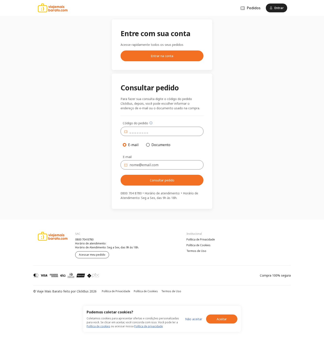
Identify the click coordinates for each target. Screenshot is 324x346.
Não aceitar (193, 319)
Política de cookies (98, 326)
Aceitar (222, 319)
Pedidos (254, 8)
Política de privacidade (148, 326)
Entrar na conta (162, 56)
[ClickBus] (45, 239)
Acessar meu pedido (92, 255)
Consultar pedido (162, 180)
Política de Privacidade (200, 239)
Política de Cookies (198, 245)
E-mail (127, 156)
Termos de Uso (196, 251)
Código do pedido (135, 123)
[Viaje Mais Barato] (52, 8)
